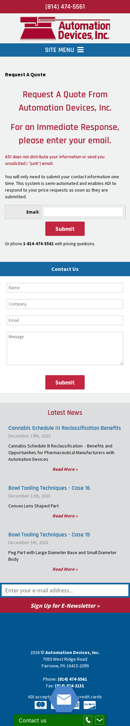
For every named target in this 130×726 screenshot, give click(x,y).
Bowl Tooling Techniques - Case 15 (49, 534)
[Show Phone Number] (88, 720)
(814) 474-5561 (65, 6)
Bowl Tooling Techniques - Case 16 (49, 488)
